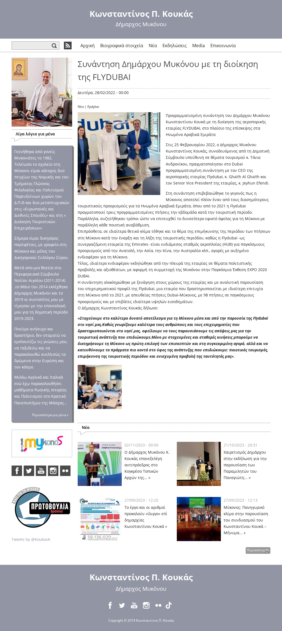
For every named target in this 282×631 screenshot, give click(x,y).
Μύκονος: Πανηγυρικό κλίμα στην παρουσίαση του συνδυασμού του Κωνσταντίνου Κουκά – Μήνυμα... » (246, 520)
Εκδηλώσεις (174, 45)
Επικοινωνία (223, 45)
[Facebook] (17, 471)
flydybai (93, 106)
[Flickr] (65, 471)
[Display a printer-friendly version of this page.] (267, 550)
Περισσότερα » (258, 550)
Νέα (153, 45)
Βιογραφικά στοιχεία (121, 45)
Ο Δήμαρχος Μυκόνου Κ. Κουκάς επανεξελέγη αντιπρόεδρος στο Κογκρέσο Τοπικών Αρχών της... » (147, 465)
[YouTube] (41, 471)
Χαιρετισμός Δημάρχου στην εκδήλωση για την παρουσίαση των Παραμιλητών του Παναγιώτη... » (245, 465)
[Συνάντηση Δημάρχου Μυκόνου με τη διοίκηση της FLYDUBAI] (100, 405)
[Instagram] (53, 471)
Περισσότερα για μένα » (50, 415)
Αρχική (87, 45)
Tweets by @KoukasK (31, 539)
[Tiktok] (170, 605)
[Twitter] (29, 471)
